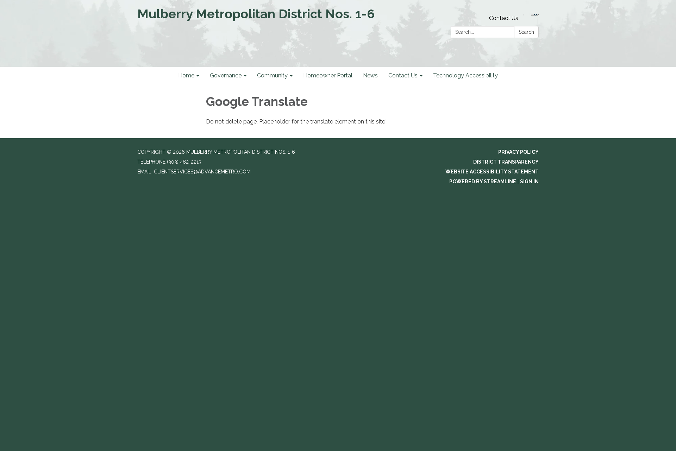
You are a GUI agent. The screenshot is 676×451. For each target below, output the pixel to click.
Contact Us (503, 18)
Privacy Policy (518, 152)
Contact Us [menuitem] (403, 75)
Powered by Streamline (482, 181)
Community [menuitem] (272, 75)
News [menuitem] (370, 75)
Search (526, 32)
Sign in (529, 181)
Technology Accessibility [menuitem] (465, 75)
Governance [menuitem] (226, 75)
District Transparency (506, 162)
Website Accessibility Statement (492, 171)
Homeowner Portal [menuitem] (327, 75)
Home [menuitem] (186, 75)
